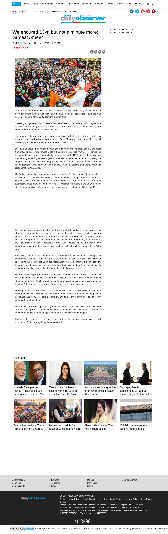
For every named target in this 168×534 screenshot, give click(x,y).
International (47, 3)
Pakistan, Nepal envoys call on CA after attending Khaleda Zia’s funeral (110, 528)
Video (129, 3)
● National (17, 483)
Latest (35, 3)
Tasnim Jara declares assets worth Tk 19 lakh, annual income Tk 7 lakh (63, 391)
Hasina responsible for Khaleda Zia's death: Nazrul (48, 528)
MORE (140, 3)
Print (26, 3)
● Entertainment (129, 480)
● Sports (52, 486)
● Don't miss (91, 483)
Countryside (73, 3)
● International (18, 480)
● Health (89, 486)
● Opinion (89, 480)
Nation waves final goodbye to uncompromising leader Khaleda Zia (100, 391)
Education (99, 3)
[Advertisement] (58, 210)
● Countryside (18, 486)
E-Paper (23, 12)
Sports (110, 3)
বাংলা (14, 12)
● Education (54, 483)
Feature (120, 3)
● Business (54, 480)
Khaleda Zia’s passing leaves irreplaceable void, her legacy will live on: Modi (30, 391)
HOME (16, 3)
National (60, 3)
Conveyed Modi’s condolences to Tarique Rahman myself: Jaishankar (136, 391)
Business (86, 3)
